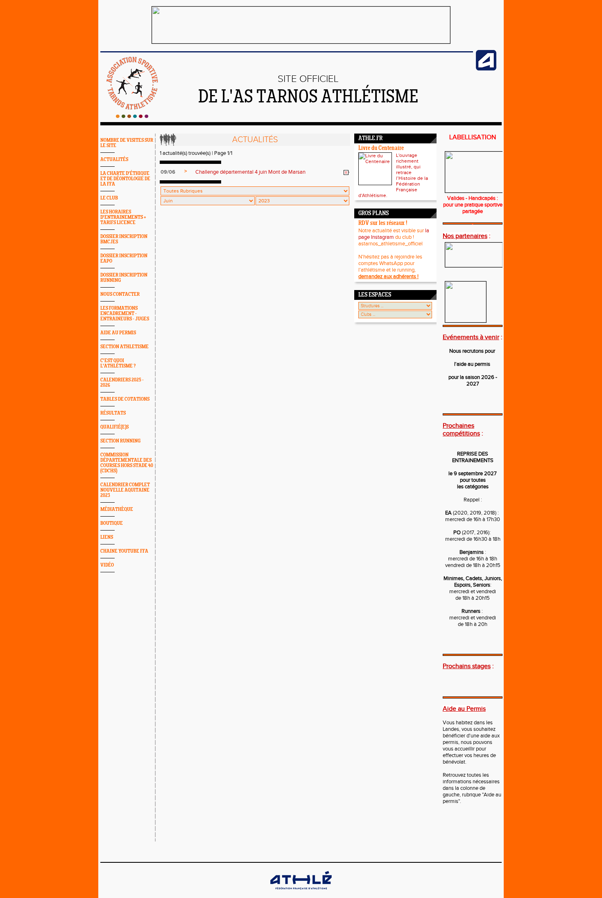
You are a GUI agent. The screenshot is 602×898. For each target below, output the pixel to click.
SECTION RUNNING (120, 441)
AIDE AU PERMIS (118, 333)
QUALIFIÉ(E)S (114, 427)
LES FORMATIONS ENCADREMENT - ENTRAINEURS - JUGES (124, 314)
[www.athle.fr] (486, 69)
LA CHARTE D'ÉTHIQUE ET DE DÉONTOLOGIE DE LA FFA (125, 179)
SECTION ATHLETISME (124, 346)
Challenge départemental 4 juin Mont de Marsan (250, 172)
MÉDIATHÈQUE (116, 509)
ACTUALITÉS (114, 159)
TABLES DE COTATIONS (124, 399)
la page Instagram (393, 233)
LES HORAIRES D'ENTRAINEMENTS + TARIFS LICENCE (123, 217)
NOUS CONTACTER (120, 294)
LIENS (106, 537)
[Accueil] (132, 116)
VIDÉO (107, 565)
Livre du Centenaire (381, 148)
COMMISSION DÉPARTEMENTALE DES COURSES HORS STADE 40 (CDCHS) (126, 463)
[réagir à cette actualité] (346, 172)
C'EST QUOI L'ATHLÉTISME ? (118, 363)
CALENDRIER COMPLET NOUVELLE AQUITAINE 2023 (125, 490)
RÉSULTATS (113, 413)
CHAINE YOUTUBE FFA (124, 551)
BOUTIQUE (111, 523)
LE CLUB (109, 198)
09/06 (168, 172)
